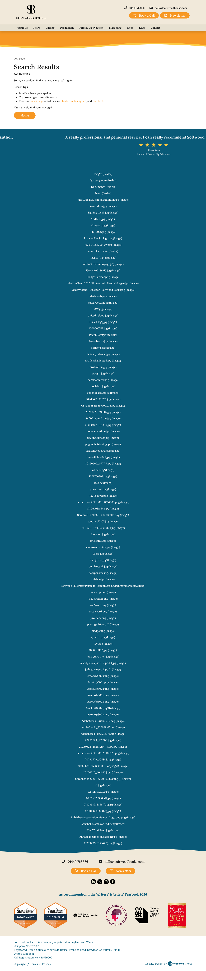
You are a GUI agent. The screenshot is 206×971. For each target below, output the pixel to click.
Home (24, 115)
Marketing (115, 27)
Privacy (46, 964)
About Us (22, 27)
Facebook (98, 101)
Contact (155, 27)
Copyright (20, 964)
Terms (34, 964)
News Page (36, 101)
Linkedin (67, 101)
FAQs (142, 27)
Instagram (80, 101)
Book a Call (144, 15)
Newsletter (175, 15)
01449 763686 (134, 8)
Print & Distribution (91, 27)
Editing (50, 27)
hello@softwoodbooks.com (168, 8)
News (36, 27)
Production (67, 27)
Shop (130, 27)
